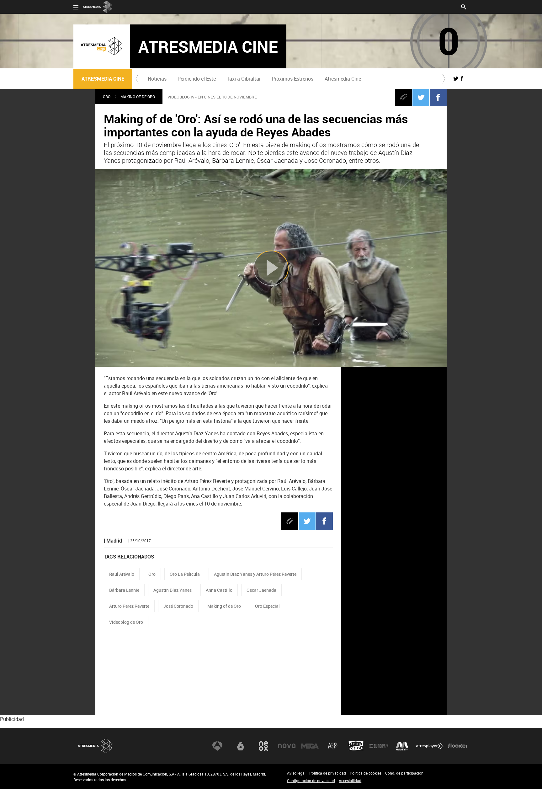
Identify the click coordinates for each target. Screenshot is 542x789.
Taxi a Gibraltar (244, 78)
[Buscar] (464, 6)
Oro (152, 574)
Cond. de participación (404, 773)
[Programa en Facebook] (462, 78)
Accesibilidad (350, 780)
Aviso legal (296, 773)
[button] (137, 78)
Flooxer (457, 746)
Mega (309, 746)
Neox (263, 746)
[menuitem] (157, 78)
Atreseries (332, 746)
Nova (286, 746)
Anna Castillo (219, 590)
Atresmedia (95, 746)
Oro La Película (185, 574)
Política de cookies (365, 773)
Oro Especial (267, 606)
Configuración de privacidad (311, 780)
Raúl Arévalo (121, 574)
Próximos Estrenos (292, 78)
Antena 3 (217, 746)
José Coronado (178, 606)
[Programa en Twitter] (455, 78)
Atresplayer (430, 746)
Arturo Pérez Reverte (129, 606)
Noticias (157, 78)
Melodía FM (402, 746)
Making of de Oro (137, 96)
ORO (106, 96)
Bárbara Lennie (124, 590)
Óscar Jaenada (261, 590)
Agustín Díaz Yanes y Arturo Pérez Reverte (255, 574)
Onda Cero (356, 746)
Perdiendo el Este (197, 78)
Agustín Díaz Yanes (172, 590)
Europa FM (378, 746)
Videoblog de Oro (126, 622)
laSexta (240, 746)
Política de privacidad (327, 773)
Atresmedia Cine (343, 78)
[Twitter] (420, 97)
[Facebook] (438, 97)
